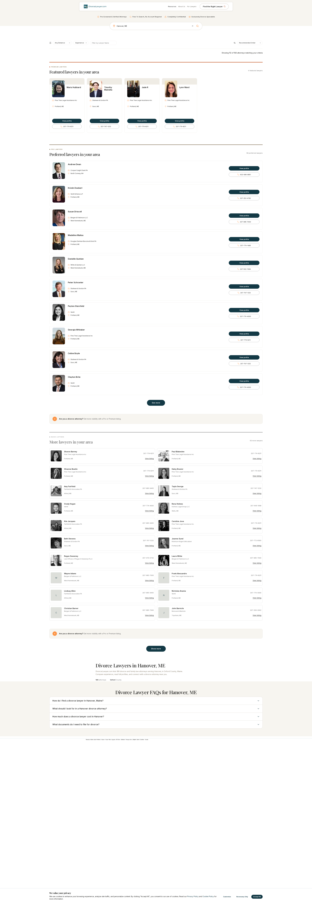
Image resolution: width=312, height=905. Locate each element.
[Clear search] (192, 26)
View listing (149, 458)
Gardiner (142, 739)
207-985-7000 (245, 222)
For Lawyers (191, 6)
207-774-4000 (245, 316)
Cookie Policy (208, 896)
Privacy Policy (193, 896)
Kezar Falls (108, 739)
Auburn (103, 739)
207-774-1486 (245, 245)
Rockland (123, 739)
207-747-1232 (106, 126)
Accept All (257, 897)
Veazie (146, 739)
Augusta (113, 739)
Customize (227, 897)
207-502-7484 (245, 269)
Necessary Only (242, 897)
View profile (67, 121)
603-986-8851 (245, 175)
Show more (156, 649)
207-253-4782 (245, 198)
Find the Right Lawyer (213, 6)
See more (156, 403)
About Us (181, 6)
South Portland (97, 739)
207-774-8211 (68, 126)
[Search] (197, 26)
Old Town (118, 739)
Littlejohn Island (136, 739)
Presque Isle (129, 739)
